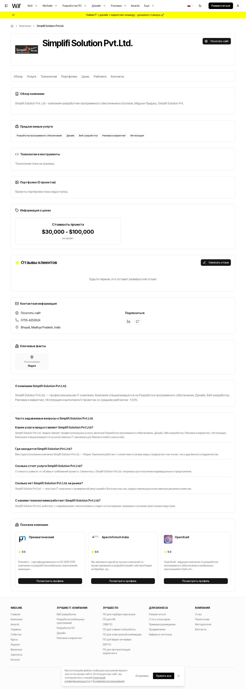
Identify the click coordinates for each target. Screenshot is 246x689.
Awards (135, 5)
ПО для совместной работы (119, 629)
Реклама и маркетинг (69, 638)
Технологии (49, 76)
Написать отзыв (219, 262)
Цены (85, 76)
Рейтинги (100, 76)
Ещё (146, 5)
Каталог (15, 659)
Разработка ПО (72, 5)
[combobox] (190, 6)
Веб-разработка (66, 614)
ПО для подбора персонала (119, 614)
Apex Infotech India (115, 537)
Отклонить (142, 675)
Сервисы (16, 629)
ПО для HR (109, 619)
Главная (15, 614)
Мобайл (47, 5)
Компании (25, 25)
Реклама (116, 5)
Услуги (31, 76)
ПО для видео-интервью (117, 639)
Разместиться (220, 5)
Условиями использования (108, 681)
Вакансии (16, 649)
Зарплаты (16, 654)
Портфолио (69, 76)
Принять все (163, 675)
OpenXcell (182, 537)
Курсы (14, 639)
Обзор (18, 76)
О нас (198, 614)
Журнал (15, 644)
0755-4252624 (30, 320)
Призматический (41, 537)
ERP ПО (107, 644)
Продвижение (157, 629)
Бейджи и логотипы (160, 634)
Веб (30, 5)
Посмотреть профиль (50, 580)
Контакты (117, 76)
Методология (203, 624)
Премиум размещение (162, 624)
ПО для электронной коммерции (122, 634)
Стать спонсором (159, 619)
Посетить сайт (220, 41)
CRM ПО (107, 624)
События (16, 634)
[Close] (179, 676)
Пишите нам (202, 619)
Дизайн (96, 5)
